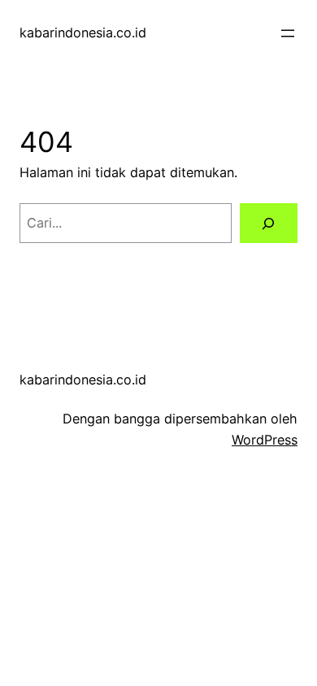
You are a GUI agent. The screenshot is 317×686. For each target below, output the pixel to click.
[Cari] (268, 223)
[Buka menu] (287, 33)
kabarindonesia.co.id (83, 32)
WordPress (264, 440)
